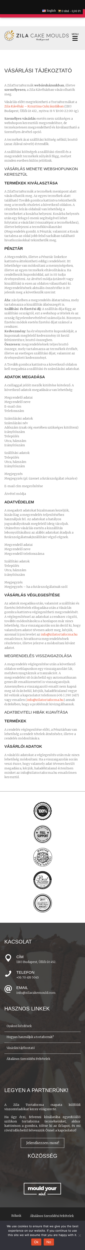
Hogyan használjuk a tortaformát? (30, 1037)
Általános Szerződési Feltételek (28, 1059)
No (48, 1242)
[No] (79, 1235)
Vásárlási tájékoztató (21, 1048)
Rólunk (16, 1216)
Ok (36, 1242)
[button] (42, 1143)
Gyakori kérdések (19, 1026)
